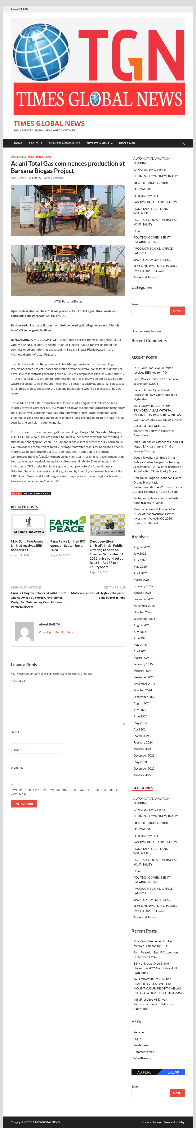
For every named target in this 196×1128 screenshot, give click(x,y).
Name (16, 732)
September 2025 (144, 618)
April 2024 (140, 729)
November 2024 (144, 683)
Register (138, 1032)
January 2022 (142, 775)
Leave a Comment (53, 177)
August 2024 (141, 703)
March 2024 (141, 736)
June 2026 (140, 560)
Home (18, 143)
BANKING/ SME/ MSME (149, 169)
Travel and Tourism (145, 277)
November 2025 (144, 605)
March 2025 (141, 657)
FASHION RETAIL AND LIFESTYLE (156, 202)
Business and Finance (64, 143)
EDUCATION (142, 189)
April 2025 (140, 651)
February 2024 (143, 742)
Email (16, 750)
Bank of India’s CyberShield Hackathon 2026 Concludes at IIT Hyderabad (155, 394)
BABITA (36, 177)
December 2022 (143, 768)
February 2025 (143, 664)
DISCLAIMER (127, 143)
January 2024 (142, 749)
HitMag (180, 1122)
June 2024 (140, 716)
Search (135, 304)
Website (17, 767)
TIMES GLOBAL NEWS (49, 123)
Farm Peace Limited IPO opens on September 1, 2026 (68, 545)
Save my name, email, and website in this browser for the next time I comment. (64, 791)
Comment (19, 681)
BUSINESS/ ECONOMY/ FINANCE (27, 157)
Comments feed (143, 1051)
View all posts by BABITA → (56, 632)
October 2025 (142, 612)
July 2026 (139, 553)
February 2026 (143, 586)
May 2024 (140, 723)
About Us (35, 143)
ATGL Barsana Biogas (36, 493)
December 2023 (143, 755)
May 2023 (140, 762)
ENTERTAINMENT (98, 143)
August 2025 (141, 625)
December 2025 (143, 599)
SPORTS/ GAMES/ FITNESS (151, 259)
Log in (137, 1038)
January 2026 (142, 592)
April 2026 (140, 573)
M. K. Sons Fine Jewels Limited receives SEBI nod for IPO (27, 545)
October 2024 (142, 690)
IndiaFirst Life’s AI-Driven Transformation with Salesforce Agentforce (153, 430)
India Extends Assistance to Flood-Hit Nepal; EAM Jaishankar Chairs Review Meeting (158, 446)
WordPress (163, 1122)
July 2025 (139, 631)
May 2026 (140, 566)
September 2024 (144, 696)
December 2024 (143, 677)
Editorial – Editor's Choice (150, 182)
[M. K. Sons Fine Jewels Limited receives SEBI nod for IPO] (28, 526)
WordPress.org (143, 1058)
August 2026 (141, 547)
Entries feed (141, 1045)
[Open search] (183, 143)
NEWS (48, 157)
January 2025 (142, 670)
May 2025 (140, 644)
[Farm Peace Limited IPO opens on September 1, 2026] (68, 526)
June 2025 (140, 638)
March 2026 (141, 579)
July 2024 (139, 710)
